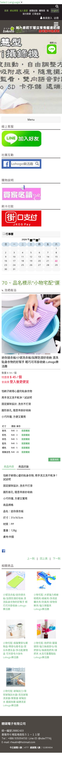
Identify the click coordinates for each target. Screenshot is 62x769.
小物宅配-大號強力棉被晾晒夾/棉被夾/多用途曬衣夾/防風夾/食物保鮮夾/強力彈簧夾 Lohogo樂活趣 (46, 602)
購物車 (42, 10)
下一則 (56, 558)
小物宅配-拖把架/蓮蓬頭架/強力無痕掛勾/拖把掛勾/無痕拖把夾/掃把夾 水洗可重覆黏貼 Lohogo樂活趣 (45, 650)
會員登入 (47, 17)
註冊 (56, 17)
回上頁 (44, 558)
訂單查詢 (36, 13)
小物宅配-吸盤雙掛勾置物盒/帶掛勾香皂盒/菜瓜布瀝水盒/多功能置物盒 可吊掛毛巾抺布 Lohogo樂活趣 (15, 650)
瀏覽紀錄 (33, 10)
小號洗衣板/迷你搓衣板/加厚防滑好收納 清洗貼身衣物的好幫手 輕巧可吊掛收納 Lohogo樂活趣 (15, 602)
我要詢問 (54, 459)
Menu (31, 119)
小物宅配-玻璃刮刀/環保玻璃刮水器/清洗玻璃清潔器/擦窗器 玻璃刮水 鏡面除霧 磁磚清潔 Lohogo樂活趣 (15, 698)
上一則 (31, 558)
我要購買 (25, 430)
